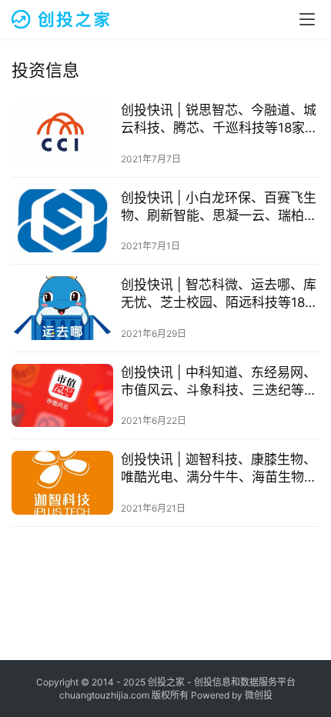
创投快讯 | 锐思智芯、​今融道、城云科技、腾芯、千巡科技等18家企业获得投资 (219, 119)
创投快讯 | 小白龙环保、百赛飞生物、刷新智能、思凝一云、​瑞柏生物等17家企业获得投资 (219, 207)
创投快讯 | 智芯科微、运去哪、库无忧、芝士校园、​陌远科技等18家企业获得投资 (219, 294)
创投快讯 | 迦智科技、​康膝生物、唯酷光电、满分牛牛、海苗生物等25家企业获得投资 (219, 469)
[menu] (307, 19)
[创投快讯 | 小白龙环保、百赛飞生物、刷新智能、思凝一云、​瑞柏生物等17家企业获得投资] (62, 221)
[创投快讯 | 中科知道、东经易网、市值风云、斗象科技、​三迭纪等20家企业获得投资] (62, 396)
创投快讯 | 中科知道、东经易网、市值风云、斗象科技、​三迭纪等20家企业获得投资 (218, 382)
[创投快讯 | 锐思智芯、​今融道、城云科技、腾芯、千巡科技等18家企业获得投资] (62, 133)
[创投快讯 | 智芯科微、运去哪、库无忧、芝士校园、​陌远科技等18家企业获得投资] (62, 308)
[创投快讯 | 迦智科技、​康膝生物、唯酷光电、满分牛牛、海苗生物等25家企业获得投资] (62, 483)
